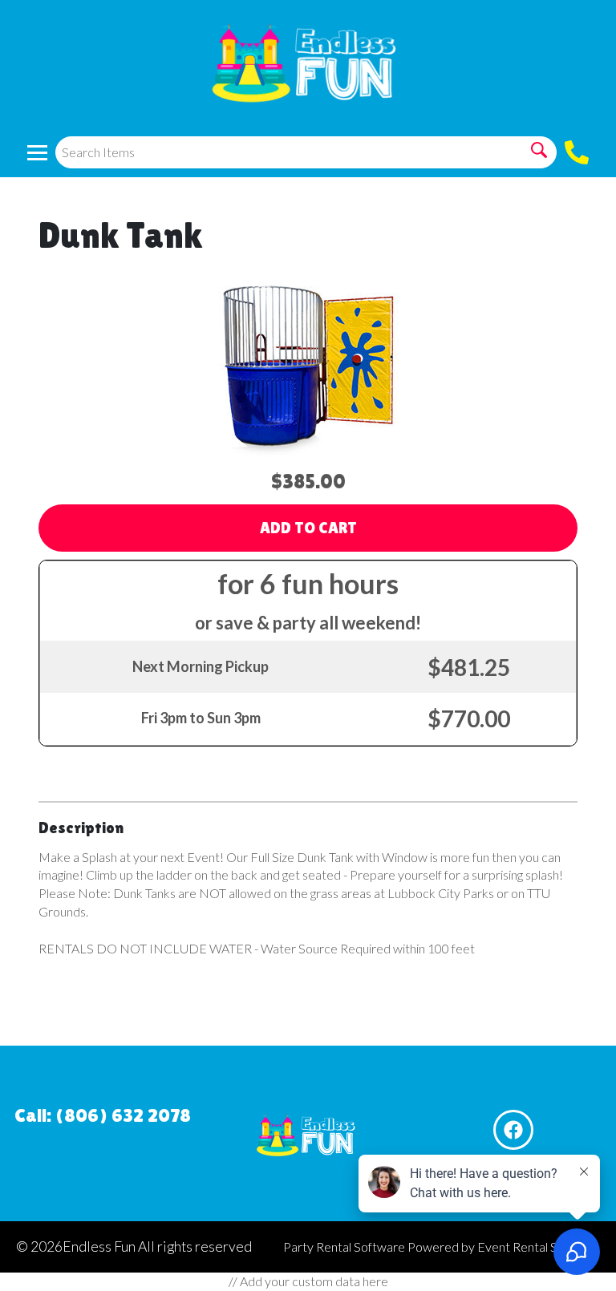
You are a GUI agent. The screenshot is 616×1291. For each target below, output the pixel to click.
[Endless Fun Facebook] (513, 1130)
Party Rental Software (344, 1246)
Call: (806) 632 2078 (102, 1115)
